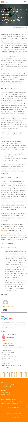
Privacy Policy (19, 415)
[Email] (4, 310)
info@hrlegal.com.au (8, 386)
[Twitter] (7, 319)
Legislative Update (6, 350)
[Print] (12, 319)
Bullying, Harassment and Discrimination (11, 365)
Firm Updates (5, 367)
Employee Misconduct (7, 343)
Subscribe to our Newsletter (14, 407)
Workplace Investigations (8, 361)
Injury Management (6, 348)
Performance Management (8, 352)
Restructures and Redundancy (9, 356)
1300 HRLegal (13, 384)
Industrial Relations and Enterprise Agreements (13, 347)
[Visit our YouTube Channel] (18, 417)
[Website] (6, 310)
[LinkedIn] (2, 319)
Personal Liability (6, 354)
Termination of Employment (8, 358)
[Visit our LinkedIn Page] (16, 417)
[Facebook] (4, 319)
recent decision (4, 230)
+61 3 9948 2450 (5, 384)
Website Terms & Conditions (11, 415)
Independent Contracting (8, 345)
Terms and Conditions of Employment (11, 360)
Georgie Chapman (8, 306)
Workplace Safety (6, 363)
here (5, 220)
